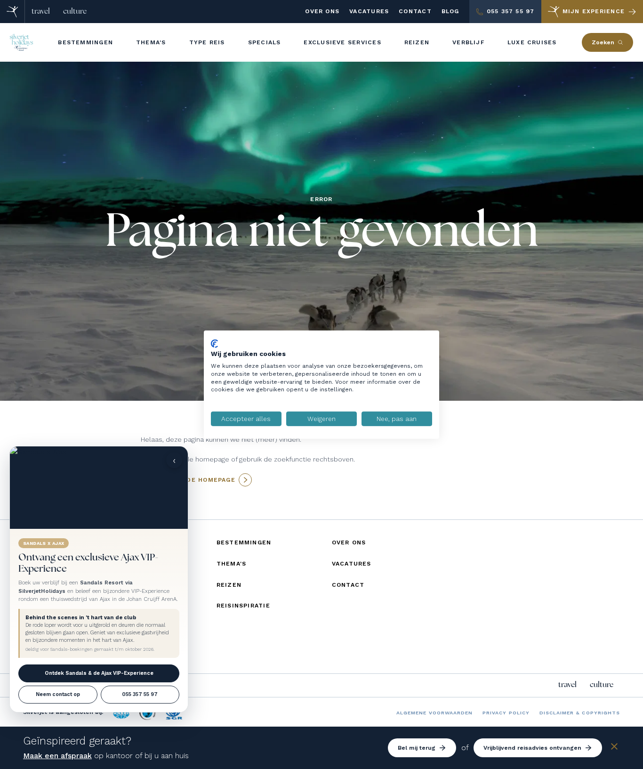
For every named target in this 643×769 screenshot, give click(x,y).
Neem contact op (58, 694)
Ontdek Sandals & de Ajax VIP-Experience (99, 673)
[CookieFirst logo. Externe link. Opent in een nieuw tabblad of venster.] (214, 343)
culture (75, 11)
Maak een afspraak (57, 755)
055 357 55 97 (140, 694)
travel (41, 11)
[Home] (12, 11)
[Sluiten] (614, 748)
